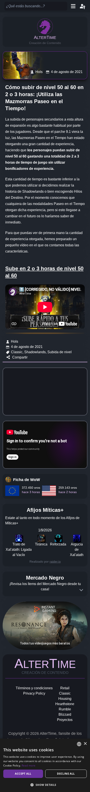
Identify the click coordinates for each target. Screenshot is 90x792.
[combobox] (79, 744)
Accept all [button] (23, 774)
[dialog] (45, 765)
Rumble (65, 709)
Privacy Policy (34, 693)
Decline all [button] (66, 774)
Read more (29, 765)
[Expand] (81, 590)
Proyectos (65, 720)
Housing (64, 699)
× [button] (85, 743)
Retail (64, 688)
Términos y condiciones (34, 688)
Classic (65, 693)
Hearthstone (64, 704)
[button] (45, 785)
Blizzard (65, 714)
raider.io (55, 561)
